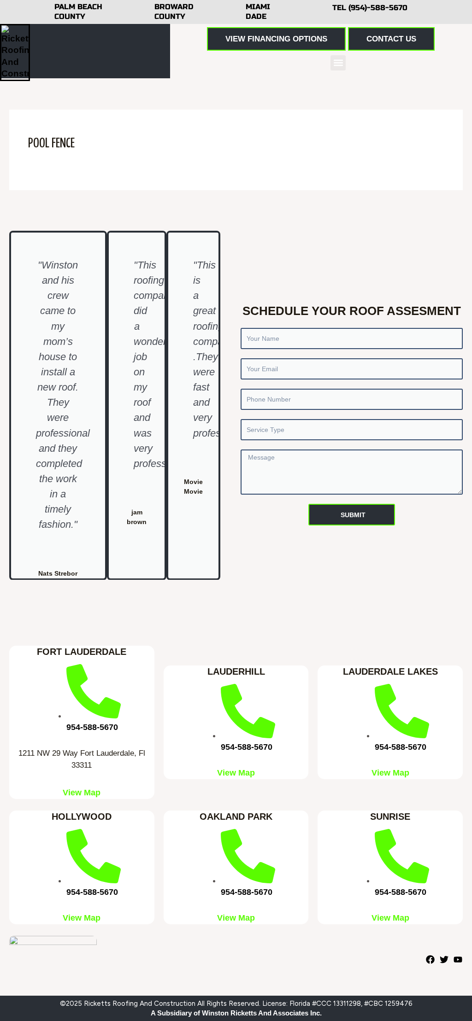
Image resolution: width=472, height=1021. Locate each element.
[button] (338, 62)
